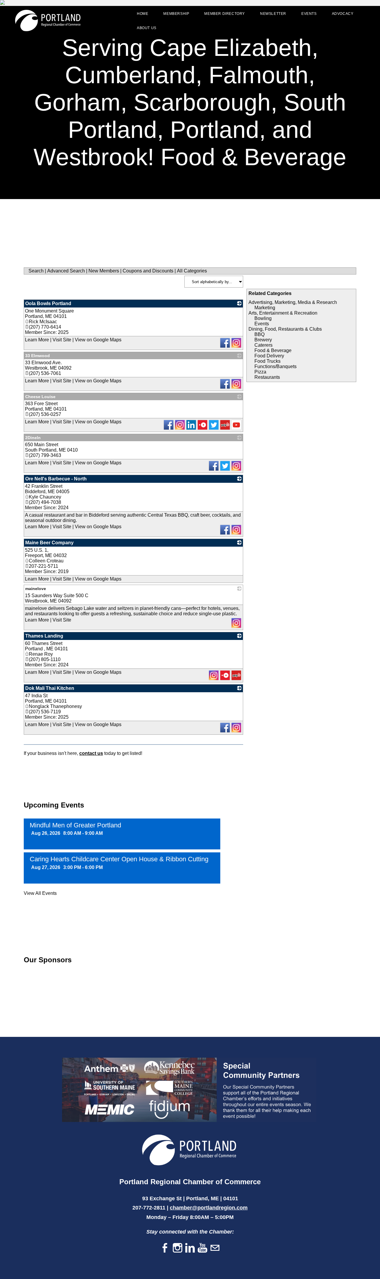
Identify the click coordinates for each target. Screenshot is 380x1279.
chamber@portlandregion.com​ (209, 1208)
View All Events (40, 893)
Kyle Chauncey (45, 496)
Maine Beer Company (49, 542)
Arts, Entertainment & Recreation (282, 313)
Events (309, 14)
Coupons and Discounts (148, 270)
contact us (91, 753)
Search (36, 270)
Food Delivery (269, 355)
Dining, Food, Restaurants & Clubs (285, 329)
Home (142, 14)
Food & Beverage (273, 350)
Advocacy (343, 14)
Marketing (264, 307)
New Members (103, 270)
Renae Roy (41, 654)
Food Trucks (267, 361)
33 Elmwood (37, 355)
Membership (176, 14)
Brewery (263, 339)
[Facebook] (165, 1248)
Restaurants (267, 377)
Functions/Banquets (275, 366)
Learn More (37, 339)
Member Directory (224, 14)
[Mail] (215, 1248)
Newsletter (273, 14)
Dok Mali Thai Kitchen (49, 688)
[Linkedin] (190, 1248)
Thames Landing (44, 635)
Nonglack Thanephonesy (55, 706)
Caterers (263, 345)
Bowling (263, 318)
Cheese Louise (40, 396)
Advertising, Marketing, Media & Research (292, 302)
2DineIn (33, 437)
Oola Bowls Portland (48, 303)
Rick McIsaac (43, 321)
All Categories (192, 270)
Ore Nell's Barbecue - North (56, 478)
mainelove (35, 588)
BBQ (259, 334)
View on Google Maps (98, 339)
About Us (146, 28)
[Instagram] (177, 1248)
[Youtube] (202, 1248)
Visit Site (62, 339)
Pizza (260, 371)
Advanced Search (66, 270)
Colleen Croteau (46, 560)
